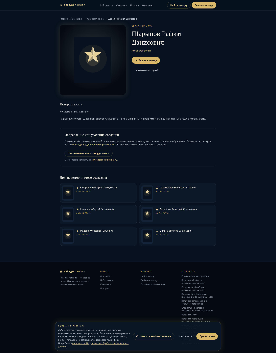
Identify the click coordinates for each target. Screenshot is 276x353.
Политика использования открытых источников (194, 302)
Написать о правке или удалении (88, 153)
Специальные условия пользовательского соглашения (197, 309)
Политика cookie (189, 314)
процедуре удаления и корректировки (93, 144)
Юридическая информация (195, 276)
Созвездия (121, 5)
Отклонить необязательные (153, 336)
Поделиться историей (147, 70)
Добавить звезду (149, 280)
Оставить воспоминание (153, 284)
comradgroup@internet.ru (104, 159)
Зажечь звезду (204, 5)
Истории (134, 5)
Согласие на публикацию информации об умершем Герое (197, 295)
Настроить (185, 336)
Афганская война (95, 18)
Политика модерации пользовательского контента (195, 320)
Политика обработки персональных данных (192, 281)
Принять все (207, 336)
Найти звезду (178, 5)
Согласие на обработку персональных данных (192, 288)
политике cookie (80, 343)
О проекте (147, 5)
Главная (64, 18)
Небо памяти (106, 5)
